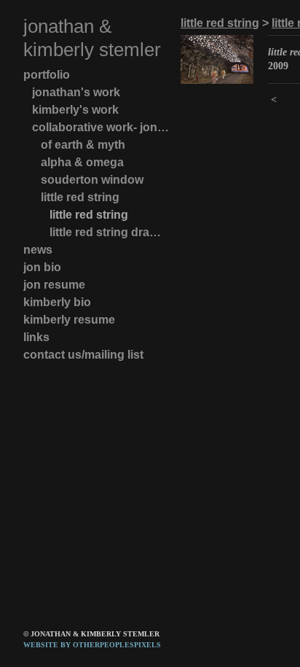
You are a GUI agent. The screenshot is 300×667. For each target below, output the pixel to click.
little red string (80, 197)
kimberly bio (57, 302)
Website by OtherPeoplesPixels (92, 645)
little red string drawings (109, 232)
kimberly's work (75, 110)
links (36, 337)
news (37, 249)
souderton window (92, 179)
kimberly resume (69, 319)
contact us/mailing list (83, 354)
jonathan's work (76, 92)
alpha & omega (82, 162)
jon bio (42, 267)
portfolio (46, 75)
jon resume (54, 284)
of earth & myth (83, 145)
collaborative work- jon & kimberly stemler (100, 127)
